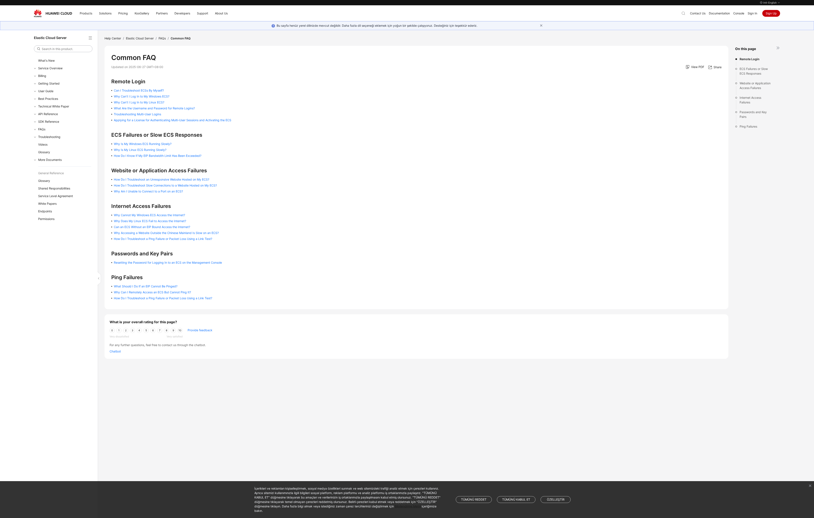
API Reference (48, 114)
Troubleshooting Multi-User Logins (137, 114)
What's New (46, 60)
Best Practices (48, 98)
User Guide (45, 91)
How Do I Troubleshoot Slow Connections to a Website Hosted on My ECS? (165, 185)
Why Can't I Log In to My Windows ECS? (141, 96)
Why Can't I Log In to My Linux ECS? (139, 102)
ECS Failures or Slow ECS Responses (754, 71)
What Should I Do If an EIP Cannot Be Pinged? (145, 286)
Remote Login (750, 59)
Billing (42, 76)
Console (738, 13)
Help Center (113, 38)
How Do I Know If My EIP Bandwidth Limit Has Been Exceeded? (157, 155)
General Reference (51, 173)
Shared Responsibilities (54, 188)
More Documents (50, 160)
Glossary (44, 152)
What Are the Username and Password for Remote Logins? (154, 108)
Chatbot (115, 351)
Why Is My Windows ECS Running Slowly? (142, 144)
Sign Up (771, 13)
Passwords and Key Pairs (753, 114)
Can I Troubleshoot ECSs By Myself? (139, 90)
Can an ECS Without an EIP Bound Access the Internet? (152, 227)
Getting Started (49, 83)
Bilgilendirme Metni (408, 506)
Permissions (46, 219)
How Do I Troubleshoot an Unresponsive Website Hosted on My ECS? (161, 179)
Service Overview (50, 68)
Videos (42, 144)
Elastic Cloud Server (140, 38)
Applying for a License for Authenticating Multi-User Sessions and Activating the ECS (172, 120)
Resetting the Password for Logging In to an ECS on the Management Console (168, 262)
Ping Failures (748, 126)
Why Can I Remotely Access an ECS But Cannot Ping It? (152, 292)
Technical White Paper (53, 106)
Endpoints (45, 211)
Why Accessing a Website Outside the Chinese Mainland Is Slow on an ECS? (166, 233)
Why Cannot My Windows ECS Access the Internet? (149, 215)
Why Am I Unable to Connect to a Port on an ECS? (148, 191)
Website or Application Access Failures (755, 85)
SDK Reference (48, 121)
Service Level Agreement (55, 196)
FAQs (41, 129)
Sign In (752, 13)
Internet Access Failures (750, 100)
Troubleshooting (49, 137)
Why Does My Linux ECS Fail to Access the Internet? (150, 221)
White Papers (47, 203)
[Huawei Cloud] (53, 13)
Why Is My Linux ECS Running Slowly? (140, 150)
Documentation (719, 13)
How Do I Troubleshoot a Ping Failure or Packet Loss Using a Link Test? (163, 239)
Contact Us (697, 13)
